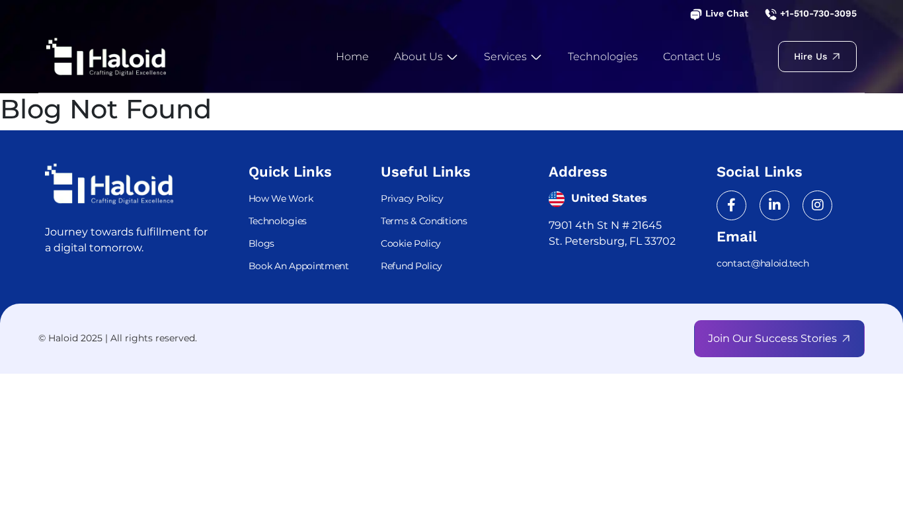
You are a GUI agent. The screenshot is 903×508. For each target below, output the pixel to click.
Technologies (603, 56)
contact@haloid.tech (762, 263)
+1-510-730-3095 (817, 13)
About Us (420, 56)
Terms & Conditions (424, 221)
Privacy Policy (412, 198)
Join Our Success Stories (772, 338)
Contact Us (692, 56)
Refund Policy (411, 266)
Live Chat (725, 13)
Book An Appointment (299, 266)
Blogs (262, 243)
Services (507, 56)
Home (352, 56)
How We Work (281, 198)
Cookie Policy (411, 243)
